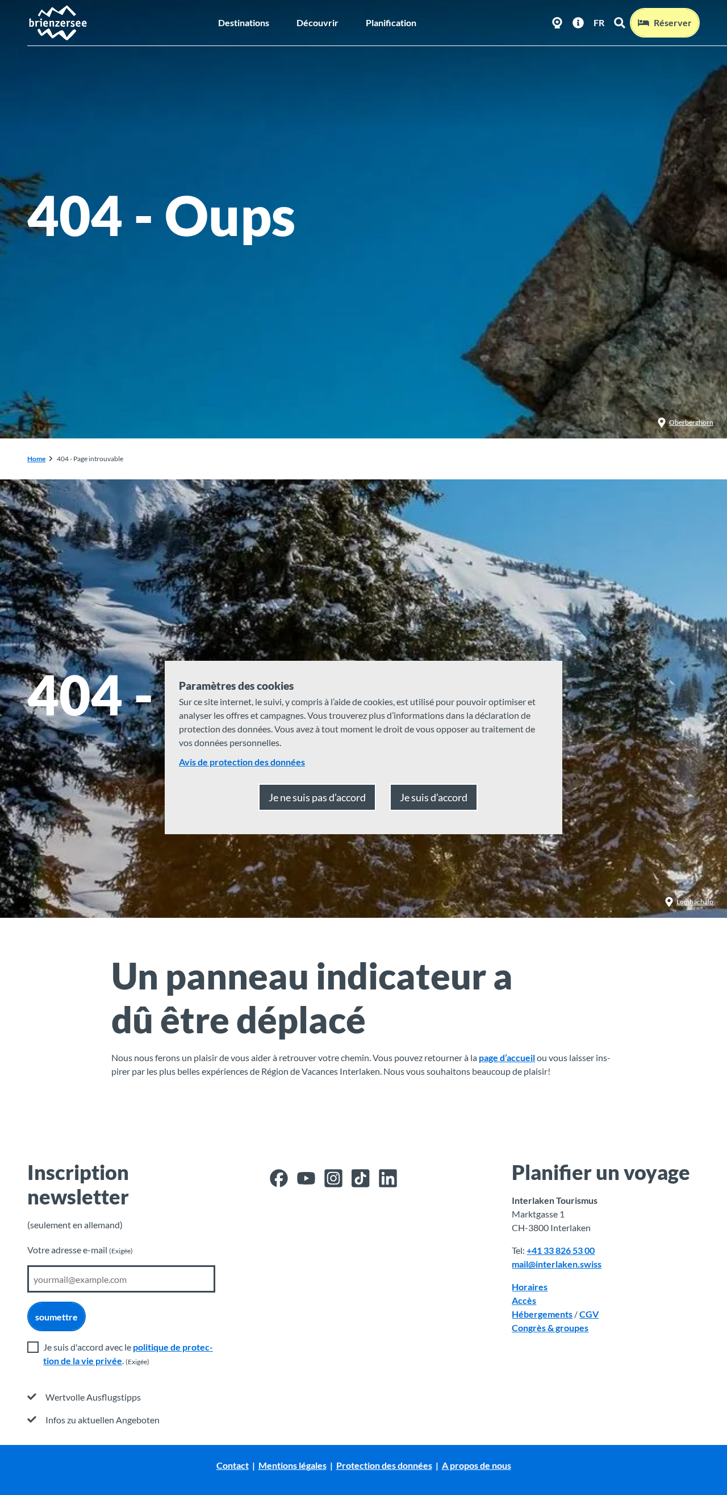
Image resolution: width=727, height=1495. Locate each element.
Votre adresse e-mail (80, 1249)
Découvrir (317, 22)
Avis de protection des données (242, 761)
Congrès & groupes (550, 1327)
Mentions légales (292, 1465)
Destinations (243, 22)
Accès (524, 1300)
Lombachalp (694, 901)
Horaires (530, 1286)
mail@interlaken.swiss (556, 1263)
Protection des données (384, 1465)
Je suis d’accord (433, 797)
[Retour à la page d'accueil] (57, 23)
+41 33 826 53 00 (561, 1250)
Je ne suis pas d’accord (317, 797)
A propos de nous (476, 1465)
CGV (589, 1313)
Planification (391, 22)
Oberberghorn (691, 422)
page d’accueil (507, 1057)
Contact (232, 1465)
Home (36, 458)
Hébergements (542, 1313)
